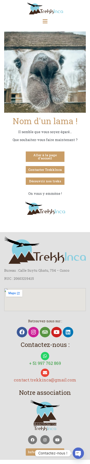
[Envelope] (45, 373)
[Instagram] (33, 332)
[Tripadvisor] (45, 332)
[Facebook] (22, 332)
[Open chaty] (78, 453)
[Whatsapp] (45, 356)
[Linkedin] (68, 332)
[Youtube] (56, 332)
